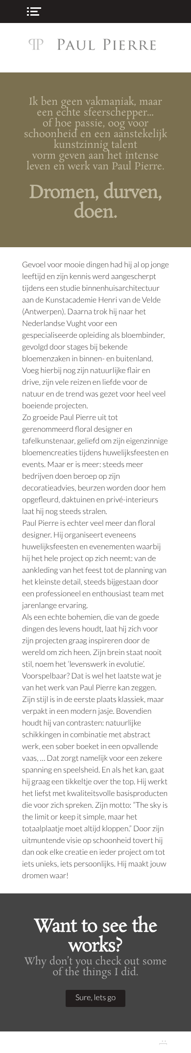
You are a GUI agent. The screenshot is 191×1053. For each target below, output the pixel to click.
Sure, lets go (95, 997)
